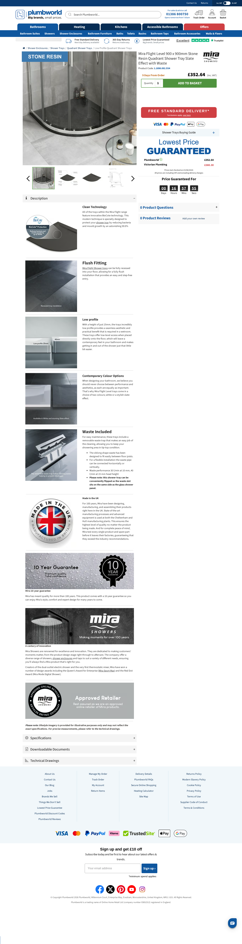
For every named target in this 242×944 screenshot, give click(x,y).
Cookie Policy (194, 785)
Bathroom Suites (30, 34)
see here (187, 115)
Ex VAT (234, 3)
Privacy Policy (194, 791)
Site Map (143, 796)
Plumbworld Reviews (49, 819)
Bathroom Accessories (187, 34)
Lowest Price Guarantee (49, 808)
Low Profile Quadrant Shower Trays (113, 48)
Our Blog (49, 785)
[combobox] (113, 14)
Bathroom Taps (160, 34)
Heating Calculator (144, 791)
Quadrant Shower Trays (79, 48)
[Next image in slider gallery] (133, 178)
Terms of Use (194, 796)
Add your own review (193, 218)
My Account (98, 785)
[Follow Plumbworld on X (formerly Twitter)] (110, 889)
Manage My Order (98, 774)
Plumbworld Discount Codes (50, 813)
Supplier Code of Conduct (193, 802)
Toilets (131, 34)
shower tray (102, 222)
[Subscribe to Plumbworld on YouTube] (131, 889)
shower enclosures (62, 658)
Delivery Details (144, 774)
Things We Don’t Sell (49, 802)
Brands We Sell (49, 796)
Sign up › (149, 868)
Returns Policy (194, 774)
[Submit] (69, 14)
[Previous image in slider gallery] (28, 178)
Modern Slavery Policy (194, 779)
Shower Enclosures (71, 34)
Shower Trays (57, 48)
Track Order (98, 779)
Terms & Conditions (194, 808)
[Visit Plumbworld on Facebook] (99, 889)
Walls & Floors (214, 34)
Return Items (98, 791)
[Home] (24, 48)
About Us (50, 774)
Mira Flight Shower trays (95, 268)
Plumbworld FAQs (143, 779)
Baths (119, 34)
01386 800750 (177, 14)
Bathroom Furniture (100, 34)
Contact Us (192, 3)
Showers (49, 34)
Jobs (49, 791)
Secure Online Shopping (143, 785)
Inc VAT (219, 3)
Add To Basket (190, 83)
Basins (142, 34)
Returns (204, 3)
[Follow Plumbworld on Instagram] (142, 889)
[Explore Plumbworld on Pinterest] (121, 889)
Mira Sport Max (106, 671)
